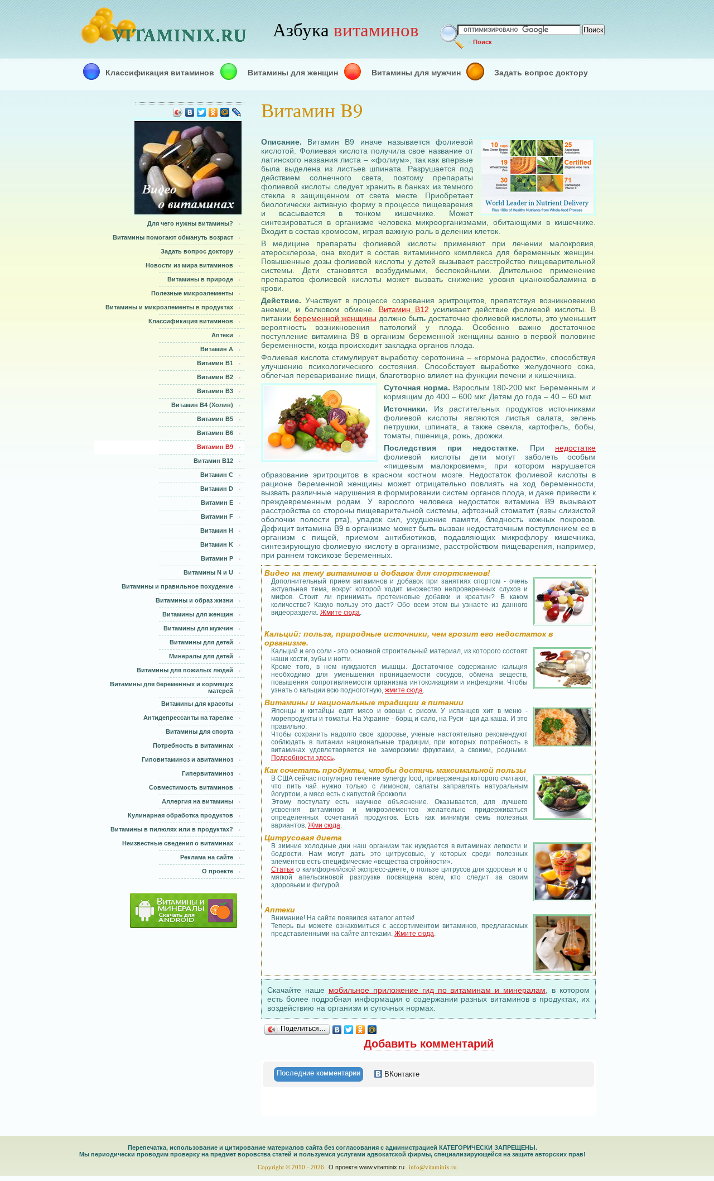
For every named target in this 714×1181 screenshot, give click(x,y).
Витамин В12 (404, 309)
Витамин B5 (215, 418)
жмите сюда (404, 690)
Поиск (482, 42)
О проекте (217, 871)
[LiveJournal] (237, 112)
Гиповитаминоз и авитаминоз (187, 759)
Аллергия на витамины (197, 801)
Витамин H (216, 530)
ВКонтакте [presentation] (400, 1074)
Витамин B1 (215, 363)
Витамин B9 (215, 446)
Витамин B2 (215, 377)
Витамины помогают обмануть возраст (173, 237)
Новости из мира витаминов (189, 265)
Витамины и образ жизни (194, 600)
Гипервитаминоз (207, 773)
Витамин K (216, 544)
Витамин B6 (215, 432)
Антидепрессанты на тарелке (188, 717)
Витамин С (216, 474)
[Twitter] (202, 112)
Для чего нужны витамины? (190, 223)
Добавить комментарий (429, 1043)
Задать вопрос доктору (541, 72)
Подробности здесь (302, 758)
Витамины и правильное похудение (177, 586)
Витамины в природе (200, 279)
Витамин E (217, 502)
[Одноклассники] (213, 112)
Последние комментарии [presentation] (318, 1073)
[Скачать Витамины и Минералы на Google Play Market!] (165, 910)
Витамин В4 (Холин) (202, 404)
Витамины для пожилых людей (185, 670)
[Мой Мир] (225, 112)
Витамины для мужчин (416, 72)
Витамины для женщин (293, 72)
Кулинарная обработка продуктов (180, 815)
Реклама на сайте (206, 857)
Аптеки (222, 335)
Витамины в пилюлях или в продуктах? (171, 829)
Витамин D (216, 488)
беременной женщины (335, 318)
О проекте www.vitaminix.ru (366, 1167)
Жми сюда (324, 825)
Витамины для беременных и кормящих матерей (171, 687)
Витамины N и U (208, 572)
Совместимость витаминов (191, 787)
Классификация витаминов (159, 72)
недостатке (575, 447)
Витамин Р (217, 558)
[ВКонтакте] (190, 112)
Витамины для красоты (197, 703)
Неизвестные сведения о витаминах (177, 843)
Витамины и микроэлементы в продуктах (169, 307)
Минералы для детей (201, 656)
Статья (282, 869)
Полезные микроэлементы (192, 293)
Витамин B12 (213, 460)
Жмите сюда (340, 612)
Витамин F (217, 516)
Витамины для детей (201, 642)
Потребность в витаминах (193, 745)
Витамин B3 (215, 391)
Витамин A (216, 349)
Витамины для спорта (199, 731)
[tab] (318, 1074)
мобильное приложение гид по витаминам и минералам (437, 990)
